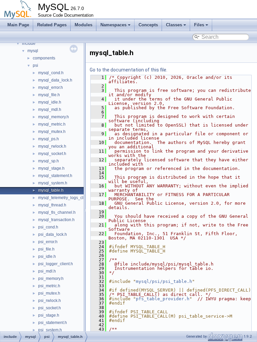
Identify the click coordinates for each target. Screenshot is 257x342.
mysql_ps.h (48, 139)
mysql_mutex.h (52, 131)
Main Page (18, 24)
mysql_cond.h (51, 72)
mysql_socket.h (52, 153)
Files (199, 24)
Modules (83, 24)
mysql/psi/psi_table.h (164, 281)
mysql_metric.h (52, 124)
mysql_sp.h (48, 161)
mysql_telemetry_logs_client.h (65, 197)
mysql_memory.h (53, 117)
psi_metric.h (49, 286)
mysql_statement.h (55, 175)
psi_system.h (50, 330)
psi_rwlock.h (49, 300)
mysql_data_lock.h (55, 80)
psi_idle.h (47, 256)
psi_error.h (48, 241)
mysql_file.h (49, 95)
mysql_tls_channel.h (57, 212)
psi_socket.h (49, 308)
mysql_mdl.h (49, 109)
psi (35, 65)
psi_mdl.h (47, 271)
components (44, 58)
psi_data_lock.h (52, 234)
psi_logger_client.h (55, 264)
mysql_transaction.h (56, 219)
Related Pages (52, 24)
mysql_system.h (52, 183)
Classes (174, 24)
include (28, 43)
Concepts (148, 24)
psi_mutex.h (49, 293)
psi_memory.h (51, 278)
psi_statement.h (52, 322)
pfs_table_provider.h (162, 298)
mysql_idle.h (49, 102)
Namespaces (113, 24)
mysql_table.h (51, 190)
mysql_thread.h (52, 205)
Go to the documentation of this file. (128, 69)
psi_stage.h (48, 315)
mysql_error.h (50, 87)
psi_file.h (46, 249)
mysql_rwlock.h (52, 146)
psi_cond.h (48, 227)
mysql (32, 50)
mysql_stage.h (51, 168)
